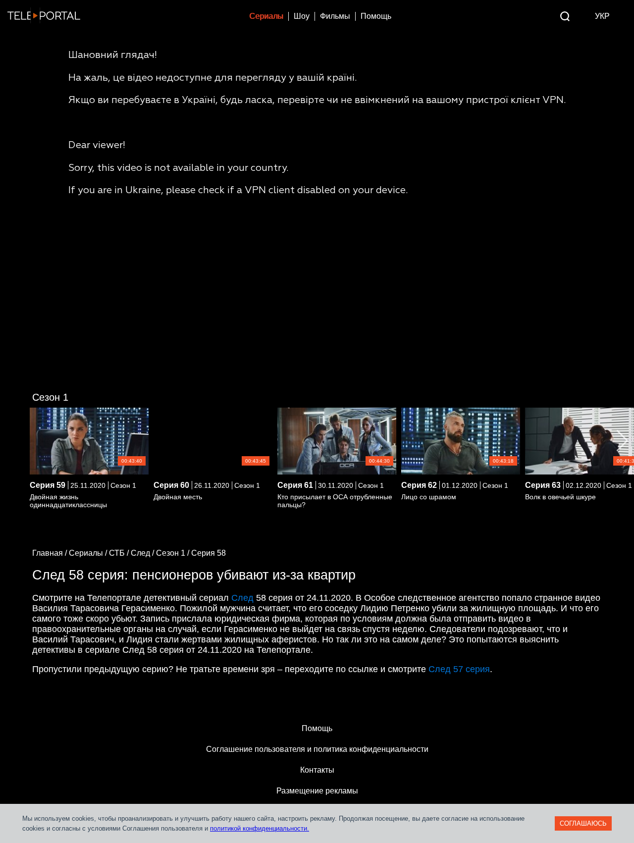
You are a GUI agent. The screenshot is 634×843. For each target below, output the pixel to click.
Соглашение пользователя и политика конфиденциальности (317, 749)
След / (143, 553)
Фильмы (335, 16)
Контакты (317, 770)
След (242, 598)
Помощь (376, 16)
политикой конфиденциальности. (259, 828)
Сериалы (266, 16)
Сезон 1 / (173, 553)
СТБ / (120, 553)
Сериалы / (89, 553)
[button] (622, 441)
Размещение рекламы (317, 791)
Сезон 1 (50, 397)
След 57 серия (459, 669)
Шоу (302, 16)
